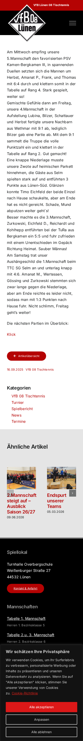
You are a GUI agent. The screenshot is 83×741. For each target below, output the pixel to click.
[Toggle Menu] (72, 23)
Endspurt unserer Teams (56, 500)
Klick (11, 334)
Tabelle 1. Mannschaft (26, 618)
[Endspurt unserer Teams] (61, 469)
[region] (41, 693)
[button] (10, 493)
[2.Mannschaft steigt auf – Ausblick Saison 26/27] (21, 469)
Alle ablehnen (41, 732)
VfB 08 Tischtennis (40, 369)
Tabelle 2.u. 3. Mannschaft (30, 635)
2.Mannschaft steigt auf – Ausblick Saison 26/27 (21, 503)
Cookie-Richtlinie (25, 693)
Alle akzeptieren (41, 707)
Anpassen (41, 719)
